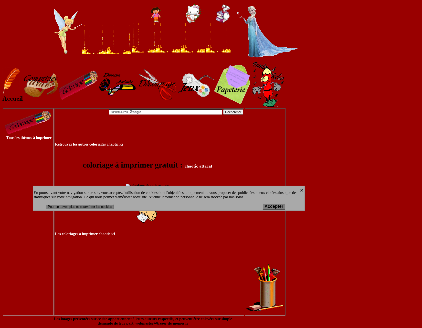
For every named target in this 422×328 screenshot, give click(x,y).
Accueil (12, 98)
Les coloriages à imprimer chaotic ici (85, 234)
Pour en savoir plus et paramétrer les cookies (80, 207)
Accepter (273, 206)
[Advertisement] (22, 218)
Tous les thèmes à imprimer (29, 138)
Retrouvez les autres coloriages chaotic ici (89, 144)
